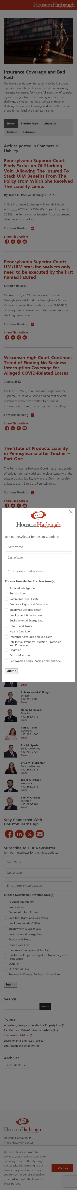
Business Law (17, 593)
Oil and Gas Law (20, 655)
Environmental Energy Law (26, 621)
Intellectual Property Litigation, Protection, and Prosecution (36, 644)
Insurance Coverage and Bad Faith (31, 637)
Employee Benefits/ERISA (25, 610)
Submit (11, 671)
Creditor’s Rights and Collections (29, 604)
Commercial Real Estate (24, 599)
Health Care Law (20, 631)
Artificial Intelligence (22, 588)
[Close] (70, 511)
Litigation (15, 650)
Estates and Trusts (21, 626)
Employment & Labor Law (26, 615)
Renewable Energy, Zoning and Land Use (35, 661)
